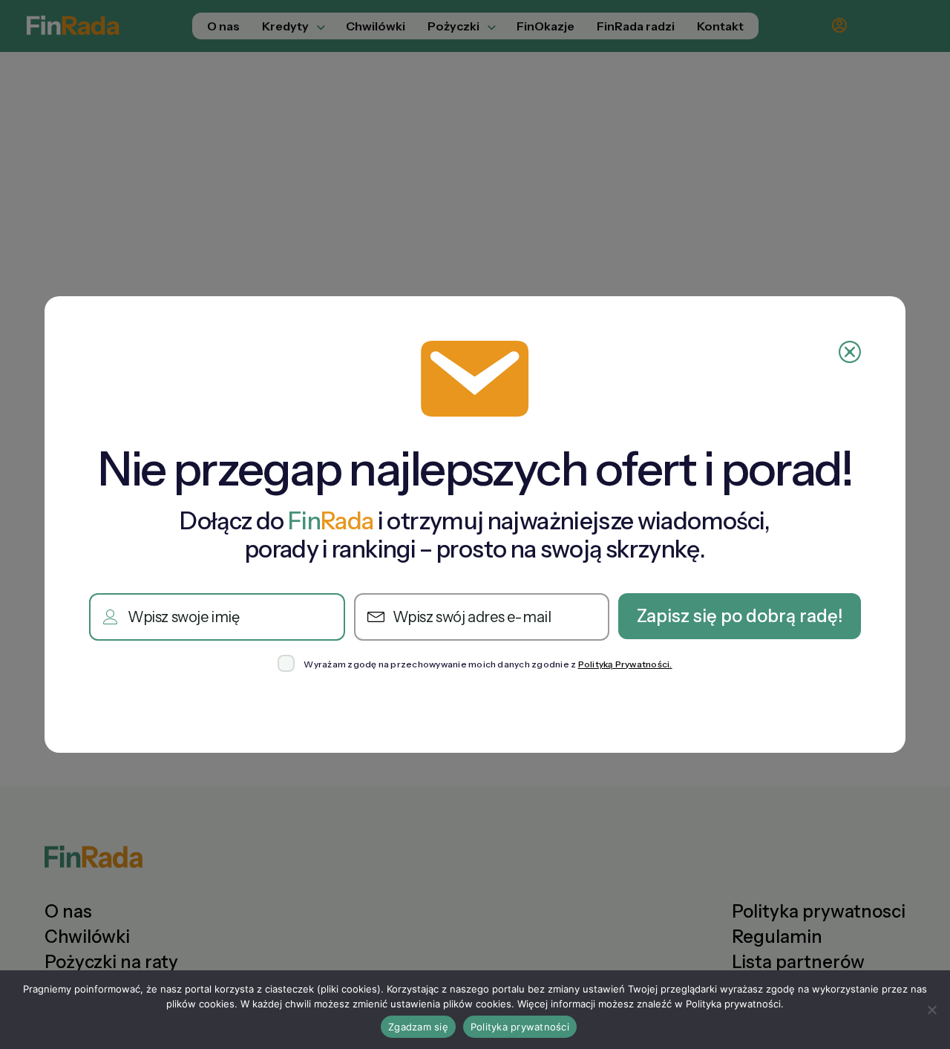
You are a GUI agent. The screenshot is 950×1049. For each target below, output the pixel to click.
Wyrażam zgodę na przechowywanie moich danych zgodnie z (488, 664)
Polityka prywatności (520, 1027)
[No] (931, 1009)
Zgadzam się (418, 1027)
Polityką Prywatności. (625, 664)
